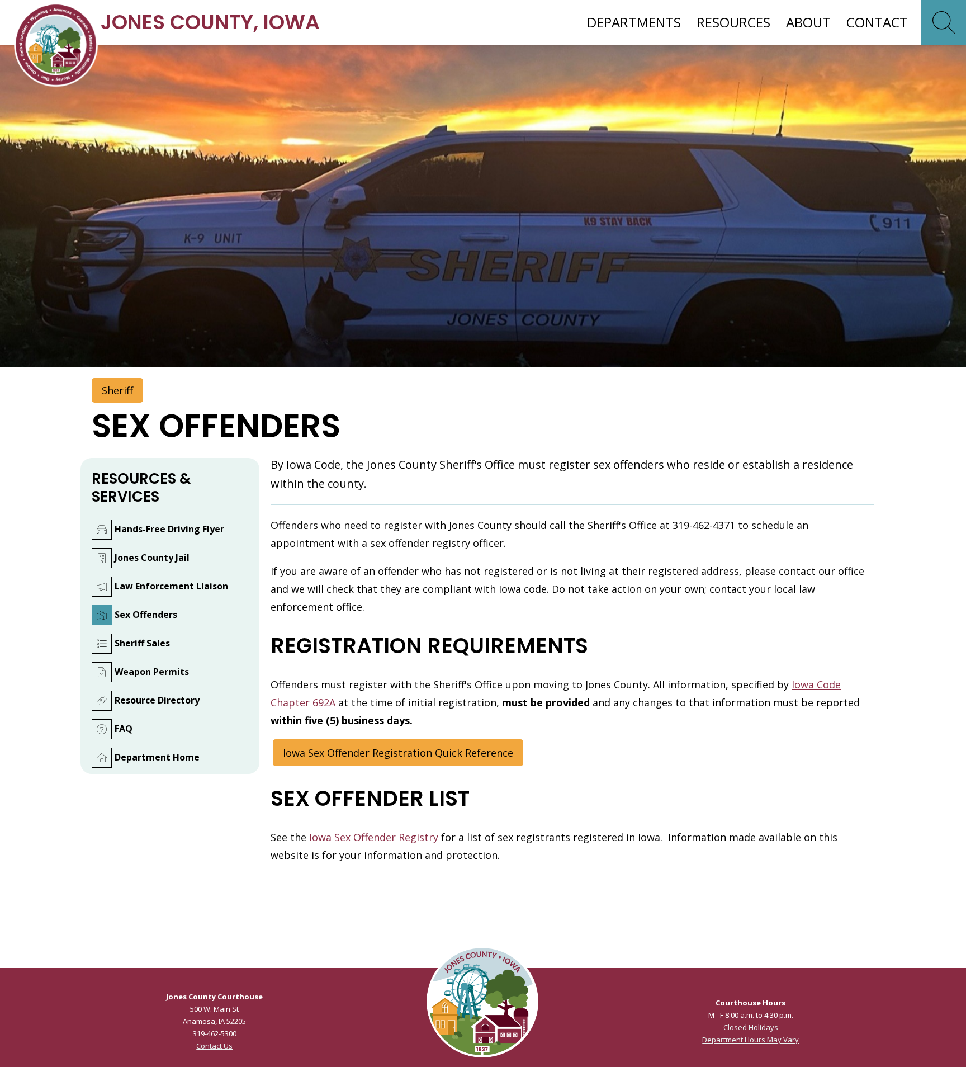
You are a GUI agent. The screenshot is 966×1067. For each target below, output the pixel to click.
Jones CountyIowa (210, 22)
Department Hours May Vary (750, 1040)
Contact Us (214, 1046)
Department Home (157, 757)
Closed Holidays (750, 1027)
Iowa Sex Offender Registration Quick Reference (398, 752)
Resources (733, 22)
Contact (877, 22)
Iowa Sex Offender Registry (373, 837)
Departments (634, 22)
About (808, 22)
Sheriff (117, 390)
